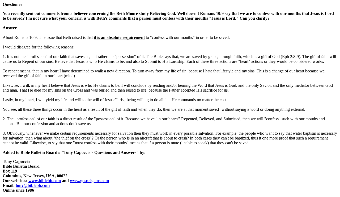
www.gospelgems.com (89, 180)
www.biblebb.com (44, 180)
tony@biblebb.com (33, 185)
